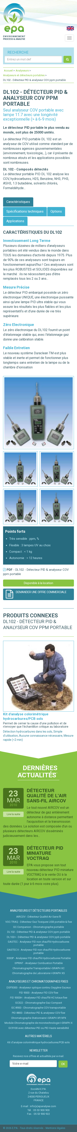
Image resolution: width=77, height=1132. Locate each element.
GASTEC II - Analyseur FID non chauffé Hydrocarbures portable (38, 951)
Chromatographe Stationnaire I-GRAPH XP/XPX (38, 1017)
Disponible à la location (38, 583)
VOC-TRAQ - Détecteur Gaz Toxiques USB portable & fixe (38, 921)
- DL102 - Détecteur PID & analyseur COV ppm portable (36, 572)
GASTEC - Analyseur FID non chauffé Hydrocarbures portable (38, 943)
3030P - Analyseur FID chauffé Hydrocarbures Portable (39, 958)
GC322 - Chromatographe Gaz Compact (38, 1002)
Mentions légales (55, 1128)
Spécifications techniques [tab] (25, 211)
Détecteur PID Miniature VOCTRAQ (45, 852)
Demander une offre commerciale (41, 592)
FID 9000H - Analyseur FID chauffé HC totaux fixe (38, 997)
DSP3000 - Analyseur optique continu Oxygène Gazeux (39, 987)
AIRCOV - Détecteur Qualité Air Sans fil (38, 916)
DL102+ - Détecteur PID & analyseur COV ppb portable (38, 937)
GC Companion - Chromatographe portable (38, 926)
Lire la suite (13, 814)
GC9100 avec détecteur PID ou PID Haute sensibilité (38, 1028)
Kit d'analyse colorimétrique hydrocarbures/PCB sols (38, 1042)
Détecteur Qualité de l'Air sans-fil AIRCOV (47, 795)
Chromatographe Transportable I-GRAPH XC (38, 968)
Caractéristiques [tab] (18, 202)
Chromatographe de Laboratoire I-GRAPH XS (38, 973)
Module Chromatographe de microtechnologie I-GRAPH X (38, 1022)
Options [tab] (56, 211)
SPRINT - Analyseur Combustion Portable (39, 963)
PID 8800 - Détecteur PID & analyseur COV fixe (38, 1012)
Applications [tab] (15, 221)
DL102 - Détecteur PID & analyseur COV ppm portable (38, 931)
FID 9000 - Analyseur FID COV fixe (38, 992)
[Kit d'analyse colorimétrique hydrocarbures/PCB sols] (38, 676)
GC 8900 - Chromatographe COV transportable (38, 1007)
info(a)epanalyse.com (43, 1106)
